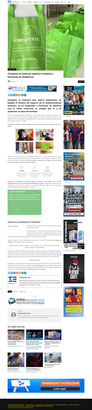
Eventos (35, 2)
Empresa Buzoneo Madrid (30, 406)
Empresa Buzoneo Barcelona (61, 404)
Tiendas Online (10, 346)
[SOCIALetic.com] (13, 317)
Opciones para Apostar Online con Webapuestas (53, 358)
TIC (65, 2)
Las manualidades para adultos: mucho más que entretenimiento (16, 335)
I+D (40, 2)
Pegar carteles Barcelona (50, 404)
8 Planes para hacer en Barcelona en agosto (16, 360)
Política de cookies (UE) (48, 406)
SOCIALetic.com (14, 81)
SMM (62, 2)
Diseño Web (34, 346)
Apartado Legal (39, 406)
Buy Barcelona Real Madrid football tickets (16, 404)
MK (53, 2)
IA (42, 2)
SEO (55, 346)
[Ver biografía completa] (41, 285)
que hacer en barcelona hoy (74, 404)
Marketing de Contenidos (49, 346)
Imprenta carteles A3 (30, 404)
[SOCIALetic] (14, 2)
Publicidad (48, 2)
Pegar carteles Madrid (39, 404)
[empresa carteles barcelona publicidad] (74, 316)
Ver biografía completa (34, 285)
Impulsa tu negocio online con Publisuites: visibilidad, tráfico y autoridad (53, 335)
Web (68, 2)
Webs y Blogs (12, 69)
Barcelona (9, 371)
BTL (26, 346)
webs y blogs (22, 291)
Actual (24, 2)
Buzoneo (29, 346)
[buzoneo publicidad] (32, 91)
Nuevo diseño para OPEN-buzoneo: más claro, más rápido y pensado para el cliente (34, 335)
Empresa (29, 2)
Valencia (15, 291)
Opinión (57, 2)
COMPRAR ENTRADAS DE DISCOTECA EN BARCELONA (34, 360)
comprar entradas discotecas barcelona (16, 406)
